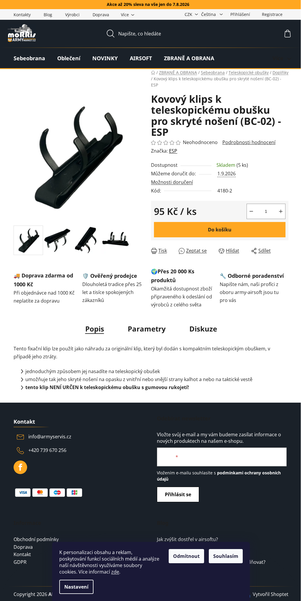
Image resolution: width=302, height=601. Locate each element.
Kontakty (22, 14)
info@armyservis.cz (49, 436)
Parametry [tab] (147, 329)
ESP (173, 151)
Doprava (101, 14)
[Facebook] (20, 467)
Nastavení (76, 587)
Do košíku (220, 229)
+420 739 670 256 (47, 450)
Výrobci (72, 14)
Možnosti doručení (172, 182)
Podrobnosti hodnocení (248, 142)
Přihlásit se (178, 494)
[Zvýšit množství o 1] (280, 211)
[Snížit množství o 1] (251, 211)
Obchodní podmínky (36, 539)
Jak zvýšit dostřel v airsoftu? (187, 539)
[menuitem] (29, 58)
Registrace (272, 14)
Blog (48, 14)
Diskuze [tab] (203, 329)
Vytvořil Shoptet (270, 594)
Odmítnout (186, 556)
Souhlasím (225, 556)
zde (115, 572)
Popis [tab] (94, 329)
